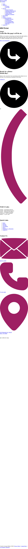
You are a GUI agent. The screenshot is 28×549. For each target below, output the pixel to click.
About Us (5, 5)
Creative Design (8, 13)
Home (4, 3)
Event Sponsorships (9, 21)
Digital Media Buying (9, 12)
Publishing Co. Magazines (8, 228)
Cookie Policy (24, 546)
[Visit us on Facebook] (14, 462)
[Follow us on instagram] (14, 502)
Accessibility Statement (5, 547)
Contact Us (5, 24)
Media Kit (7, 23)
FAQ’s (4, 16)
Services (4, 8)
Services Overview (9, 9)
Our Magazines (8, 20)
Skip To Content (3, 0)
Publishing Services (9, 19)
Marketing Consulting (9, 14)
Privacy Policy (17, 546)
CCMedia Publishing (7, 17)
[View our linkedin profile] (14, 530)
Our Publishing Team (9, 22)
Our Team (7, 7)
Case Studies (5, 15)
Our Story (7, 6)
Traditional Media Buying (10, 10)
